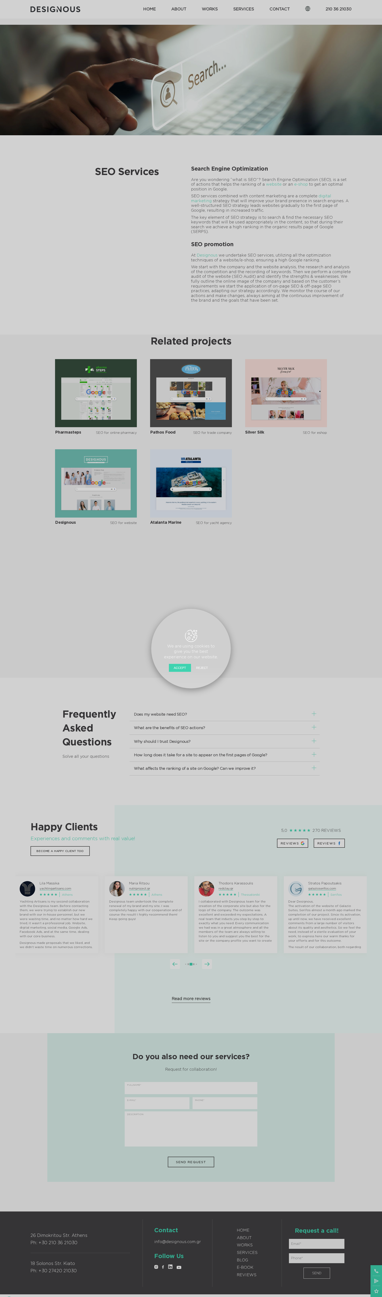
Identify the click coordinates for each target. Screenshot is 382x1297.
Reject (202, 667)
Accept (180, 667)
